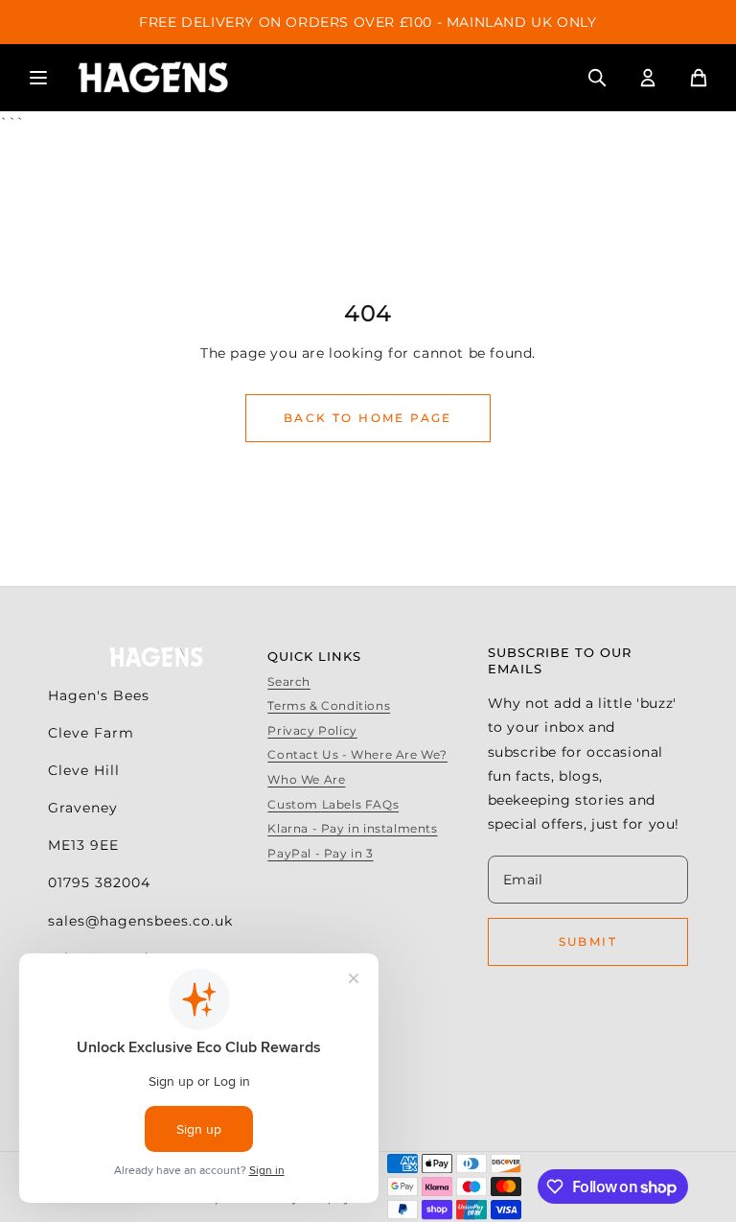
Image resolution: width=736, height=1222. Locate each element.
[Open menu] (38, 78)
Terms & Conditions (328, 705)
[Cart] (698, 77)
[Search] (597, 77)
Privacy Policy (311, 730)
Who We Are (306, 779)
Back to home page (368, 418)
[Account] (648, 77)
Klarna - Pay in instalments (352, 828)
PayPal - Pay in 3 (320, 853)
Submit (588, 941)
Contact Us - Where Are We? (357, 754)
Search (288, 681)
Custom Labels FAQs (333, 804)
